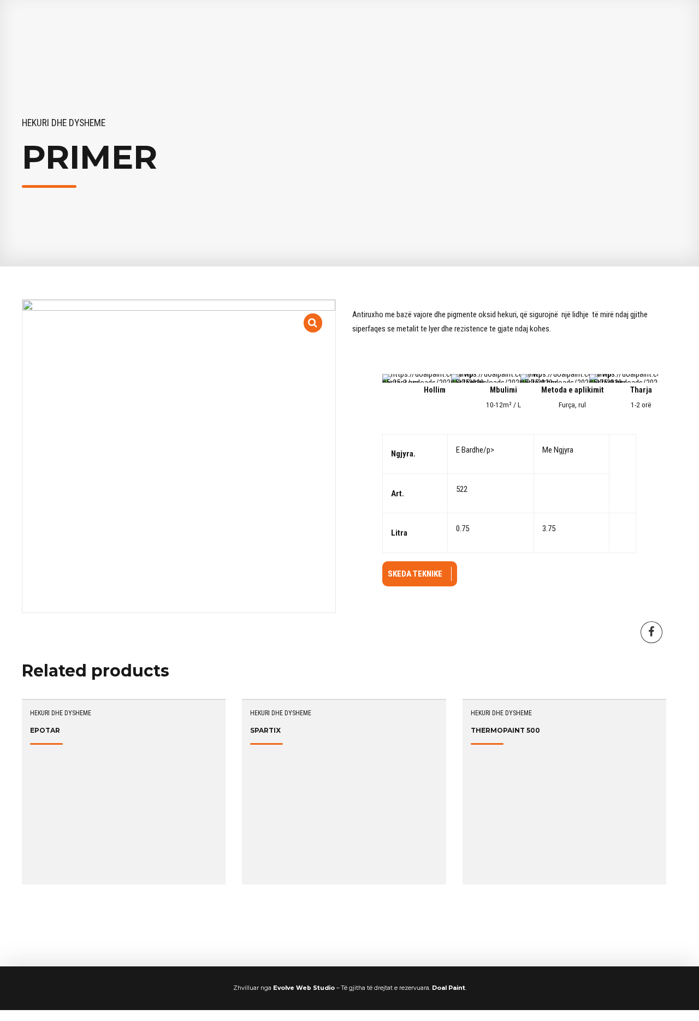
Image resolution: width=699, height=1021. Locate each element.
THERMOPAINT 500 (505, 730)
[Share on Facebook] (651, 632)
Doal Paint (448, 988)
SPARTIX (265, 730)
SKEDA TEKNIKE (415, 574)
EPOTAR (45, 730)
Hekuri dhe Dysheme (63, 122)
